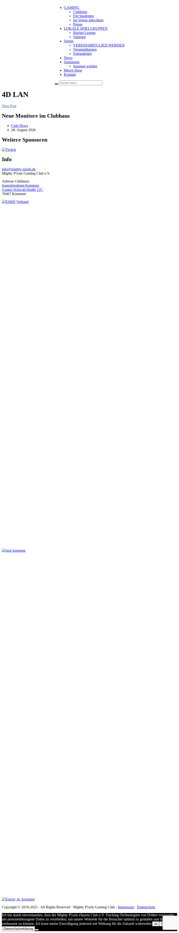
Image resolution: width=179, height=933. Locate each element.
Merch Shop (73, 70)
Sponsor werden (85, 66)
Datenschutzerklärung (18, 928)
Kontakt (70, 74)
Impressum (126, 907)
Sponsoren (71, 62)
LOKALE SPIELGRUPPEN (86, 28)
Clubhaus (80, 12)
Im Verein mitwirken (88, 20)
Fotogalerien (82, 54)
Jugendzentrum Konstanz (20, 185)
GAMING (71, 8)
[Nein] (37, 929)
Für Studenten (83, 16)
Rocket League (84, 33)
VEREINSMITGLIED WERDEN (99, 45)
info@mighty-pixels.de (19, 169)
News (68, 58)
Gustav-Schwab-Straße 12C (22, 190)
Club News (19, 126)
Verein (68, 41)
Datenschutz (146, 907)
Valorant (79, 37)
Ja (155, 924)
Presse (78, 24)
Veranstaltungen (85, 49)
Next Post (9, 106)
